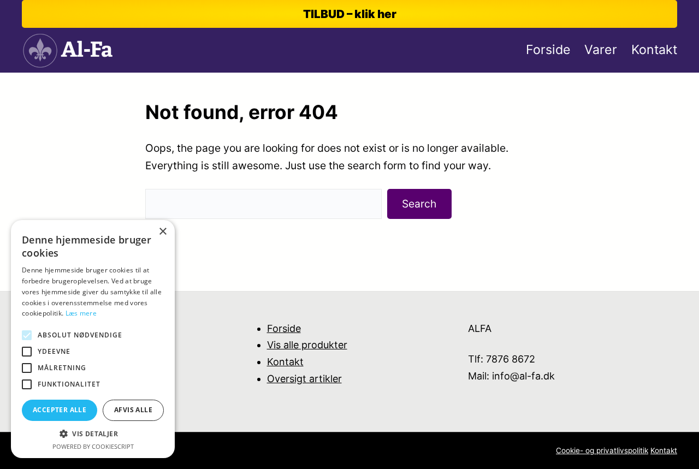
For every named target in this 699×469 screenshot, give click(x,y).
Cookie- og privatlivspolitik (602, 450)
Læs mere (81, 313)
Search (419, 203)
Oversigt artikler (304, 378)
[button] (93, 434)
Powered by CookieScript (93, 446)
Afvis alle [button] (133, 409)
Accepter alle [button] (59, 409)
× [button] (162, 232)
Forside (284, 328)
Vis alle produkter (307, 345)
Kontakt (285, 361)
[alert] (93, 339)
